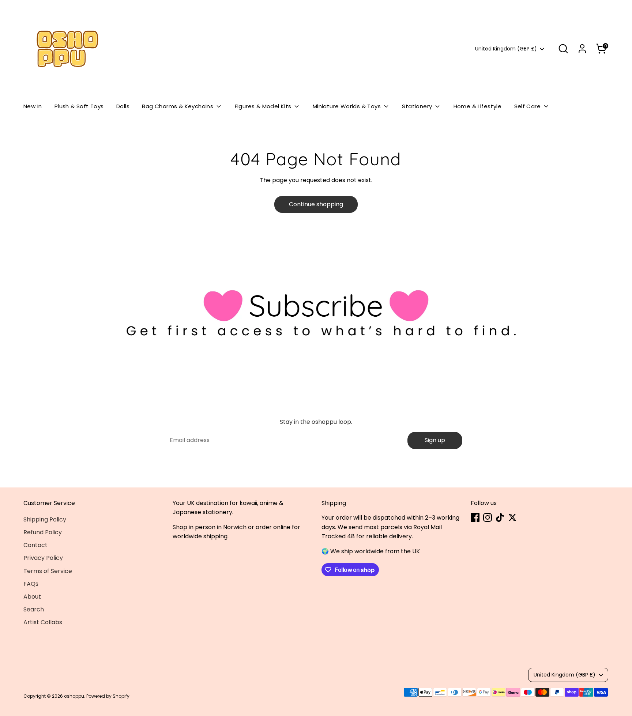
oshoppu (74, 696)
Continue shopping (316, 204)
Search (33, 609)
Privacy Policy (43, 558)
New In (32, 106)
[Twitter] (512, 517)
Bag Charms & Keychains (178, 106)
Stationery (417, 106)
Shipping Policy (44, 519)
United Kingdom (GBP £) (506, 48)
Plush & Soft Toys (79, 106)
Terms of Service (47, 571)
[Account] (582, 48)
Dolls (122, 106)
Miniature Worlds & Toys (348, 106)
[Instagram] (487, 517)
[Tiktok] (500, 517)
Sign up (435, 440)
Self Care (528, 106)
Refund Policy (42, 532)
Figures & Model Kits (264, 106)
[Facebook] (475, 517)
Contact (35, 545)
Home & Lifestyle (477, 106)
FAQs (30, 584)
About (32, 596)
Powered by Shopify (107, 696)
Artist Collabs (42, 622)
